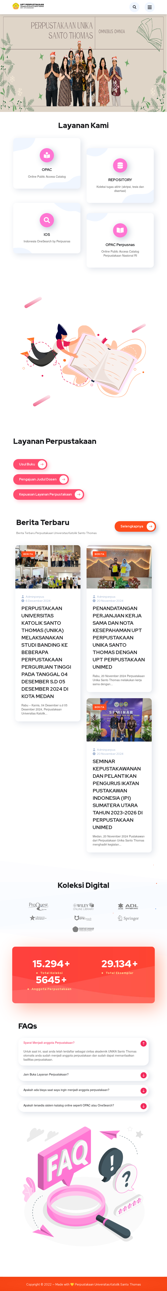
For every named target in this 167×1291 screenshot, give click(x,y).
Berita (28, 554)
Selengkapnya (43, 191)
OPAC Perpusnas (120, 244)
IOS (47, 234)
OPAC (47, 169)
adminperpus (34, 596)
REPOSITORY (120, 179)
